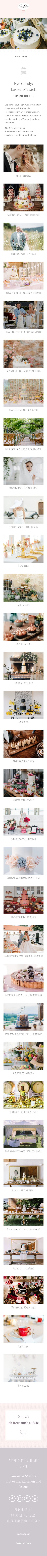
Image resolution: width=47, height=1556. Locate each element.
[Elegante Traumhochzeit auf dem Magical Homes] (23, 315)
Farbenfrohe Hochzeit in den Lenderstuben (23, 214)
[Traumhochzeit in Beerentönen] (23, 900)
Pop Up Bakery (23, 1346)
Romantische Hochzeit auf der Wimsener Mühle (24, 292)
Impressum (23, 1533)
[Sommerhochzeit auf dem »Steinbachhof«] (23, 1212)
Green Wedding (23, 605)
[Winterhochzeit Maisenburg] (23, 744)
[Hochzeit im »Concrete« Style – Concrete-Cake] (23, 1017)
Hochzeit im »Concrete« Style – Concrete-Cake (23, 1034)
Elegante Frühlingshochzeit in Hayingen (23, 410)
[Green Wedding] (23, 588)
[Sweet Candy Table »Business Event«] (23, 1095)
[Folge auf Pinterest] (27, 1498)
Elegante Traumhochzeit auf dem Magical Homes (23, 331)
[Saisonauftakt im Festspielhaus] (23, 822)
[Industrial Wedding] (23, 627)
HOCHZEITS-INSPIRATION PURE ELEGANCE (23, 488)
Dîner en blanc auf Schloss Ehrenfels (23, 527)
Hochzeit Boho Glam (23, 175)
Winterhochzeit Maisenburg (23, 761)
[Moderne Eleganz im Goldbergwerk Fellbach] (23, 861)
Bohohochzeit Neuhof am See (23, 800)
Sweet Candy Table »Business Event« (24, 1112)
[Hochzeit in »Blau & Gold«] (23, 1251)
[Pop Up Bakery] (23, 1329)
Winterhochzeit (24, 1385)
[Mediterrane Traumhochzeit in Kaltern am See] (23, 432)
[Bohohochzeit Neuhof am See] (23, 783)
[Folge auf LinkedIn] (35, 1498)
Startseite (9, 56)
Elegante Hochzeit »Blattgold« (24, 1190)
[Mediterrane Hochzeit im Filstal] (23, 236)
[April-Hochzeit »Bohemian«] (23, 1056)
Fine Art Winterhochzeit (23, 683)
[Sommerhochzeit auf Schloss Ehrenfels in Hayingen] (23, 939)
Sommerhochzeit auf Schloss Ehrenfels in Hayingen (23, 956)
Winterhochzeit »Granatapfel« (23, 1307)
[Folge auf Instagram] (20, 1498)
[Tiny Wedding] (23, 549)
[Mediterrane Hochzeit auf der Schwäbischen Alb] (23, 978)
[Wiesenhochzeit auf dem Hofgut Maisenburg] (23, 354)
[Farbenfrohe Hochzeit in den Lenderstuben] (23, 197)
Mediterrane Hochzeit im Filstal (23, 253)
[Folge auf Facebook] (12, 1498)
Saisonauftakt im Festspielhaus (23, 839)
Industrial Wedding (23, 644)
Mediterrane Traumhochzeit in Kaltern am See (23, 449)
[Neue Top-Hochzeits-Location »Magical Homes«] (23, 1134)
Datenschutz (23, 1543)
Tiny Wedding (23, 566)
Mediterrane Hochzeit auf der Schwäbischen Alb (23, 995)
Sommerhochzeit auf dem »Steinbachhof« (23, 1229)
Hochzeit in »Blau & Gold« (23, 1268)
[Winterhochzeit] (23, 1368)
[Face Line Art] (23, 705)
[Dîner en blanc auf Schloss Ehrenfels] (23, 510)
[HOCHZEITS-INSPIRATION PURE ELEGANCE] (23, 471)
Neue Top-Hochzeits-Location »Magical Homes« (23, 1151)
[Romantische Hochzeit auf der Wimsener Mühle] (23, 276)
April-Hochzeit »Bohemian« (23, 1073)
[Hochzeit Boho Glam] (23, 158)
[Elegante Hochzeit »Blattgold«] (23, 1173)
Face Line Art (24, 722)
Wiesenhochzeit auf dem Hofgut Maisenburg (23, 371)
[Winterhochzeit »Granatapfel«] (23, 1290)
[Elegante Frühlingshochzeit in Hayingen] (23, 393)
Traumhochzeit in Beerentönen (23, 917)
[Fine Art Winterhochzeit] (23, 666)
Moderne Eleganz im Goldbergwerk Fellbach (23, 878)
